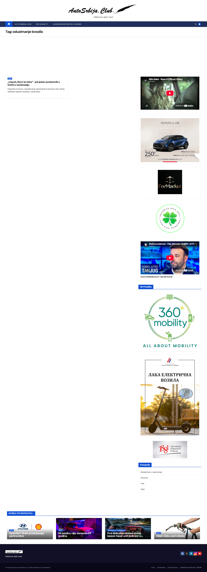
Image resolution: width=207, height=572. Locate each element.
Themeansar (46, 567)
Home (153, 567)
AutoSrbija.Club (23, 24)
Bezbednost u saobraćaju (151, 472)
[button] (195, 24)
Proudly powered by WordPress (16, 567)
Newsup (36, 567)
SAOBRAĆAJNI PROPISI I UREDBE (67, 24)
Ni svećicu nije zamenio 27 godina (74, 535)
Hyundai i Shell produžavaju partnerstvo (26, 535)
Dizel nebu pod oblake (170, 536)
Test (142, 483)
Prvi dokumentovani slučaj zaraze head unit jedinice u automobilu (124, 536)
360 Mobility (42, 24)
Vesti (10, 78)
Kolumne (144, 478)
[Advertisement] (103, 53)
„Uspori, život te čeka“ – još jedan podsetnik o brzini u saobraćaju (34, 83)
